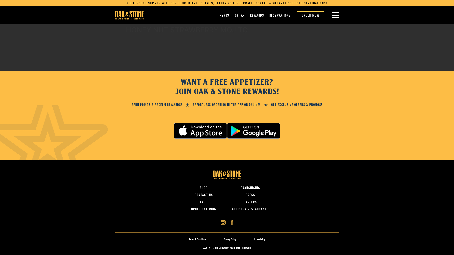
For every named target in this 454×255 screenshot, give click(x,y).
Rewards (257, 15)
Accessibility (259, 239)
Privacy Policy (230, 239)
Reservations (280, 15)
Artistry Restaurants (250, 209)
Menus (224, 15)
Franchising (250, 188)
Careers (250, 202)
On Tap (239, 15)
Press (250, 195)
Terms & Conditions (197, 239)
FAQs (203, 202)
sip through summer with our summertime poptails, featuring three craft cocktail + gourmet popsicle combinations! (226, 3)
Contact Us (204, 195)
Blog (203, 188)
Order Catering (203, 209)
